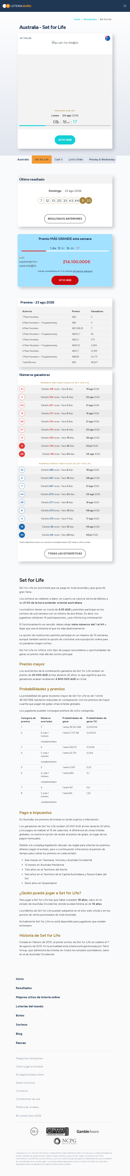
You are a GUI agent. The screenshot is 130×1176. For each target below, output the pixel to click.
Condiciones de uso (28, 1099)
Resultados (90, 19)
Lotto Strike (76, 159)
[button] (125, 6)
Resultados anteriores (65, 218)
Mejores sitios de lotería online (38, 997)
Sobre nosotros (25, 1082)
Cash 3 (58, 159)
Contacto (22, 1090)
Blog (19, 1034)
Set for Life (41, 159)
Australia (23, 159)
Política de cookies (27, 1107)
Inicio (77, 19)
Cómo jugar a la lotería (29, 1066)
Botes (20, 1015)
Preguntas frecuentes (29, 1058)
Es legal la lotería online (30, 1074)
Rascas (21, 1043)
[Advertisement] (65, 81)
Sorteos (21, 1024)
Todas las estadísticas (65, 553)
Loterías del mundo (29, 1006)
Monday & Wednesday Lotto (105, 159)
